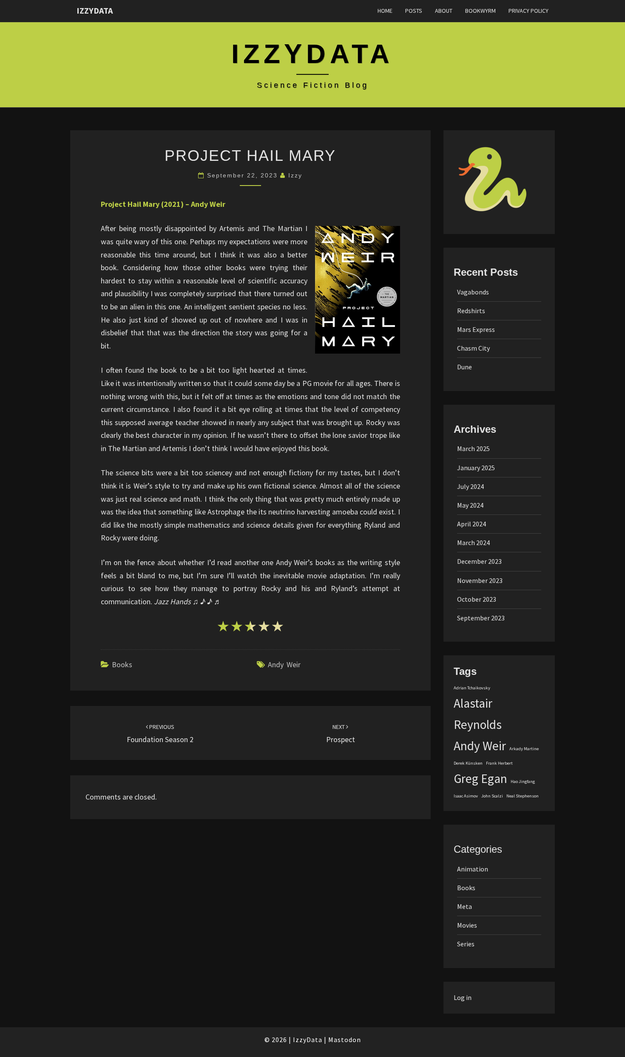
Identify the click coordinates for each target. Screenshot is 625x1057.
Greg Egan (480, 778)
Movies (467, 925)
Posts (413, 10)
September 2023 (481, 618)
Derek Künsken (468, 763)
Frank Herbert (499, 763)
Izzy (295, 175)
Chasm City (473, 348)
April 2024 (471, 524)
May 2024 (470, 505)
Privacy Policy (528, 10)
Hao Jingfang (523, 781)
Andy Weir (284, 664)
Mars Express (476, 329)
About (443, 10)
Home (385, 10)
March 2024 (473, 542)
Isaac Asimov (466, 796)
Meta (464, 906)
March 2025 (473, 448)
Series (465, 944)
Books (122, 664)
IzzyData (95, 10)
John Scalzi (492, 796)
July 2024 (470, 486)
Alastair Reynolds (478, 713)
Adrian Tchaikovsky (472, 688)
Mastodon (344, 1039)
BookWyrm (480, 10)
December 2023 (479, 561)
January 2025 (476, 467)
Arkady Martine (524, 748)
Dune (464, 367)
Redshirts (471, 310)
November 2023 (480, 580)
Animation (472, 869)
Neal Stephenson (522, 796)
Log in (463, 997)
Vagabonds (473, 292)
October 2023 (476, 599)
